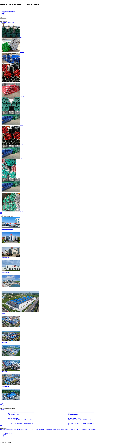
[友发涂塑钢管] (11, 125)
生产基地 (3, 13)
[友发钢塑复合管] (11, 52)
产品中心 (3, 10)
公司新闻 (3, 12)
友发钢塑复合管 (3, 11)
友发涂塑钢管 (13, 11)
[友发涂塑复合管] (11, 37)
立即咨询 (1, 213)
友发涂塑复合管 (7, 11)
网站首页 (3, 9)
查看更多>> (1, 212)
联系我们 (3, 14)
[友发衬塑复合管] (11, 144)
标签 (2, 2)
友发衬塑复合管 (10, 11)
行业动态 (5, 12)
